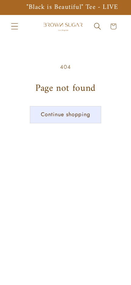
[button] (15, 26)
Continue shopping (65, 114)
